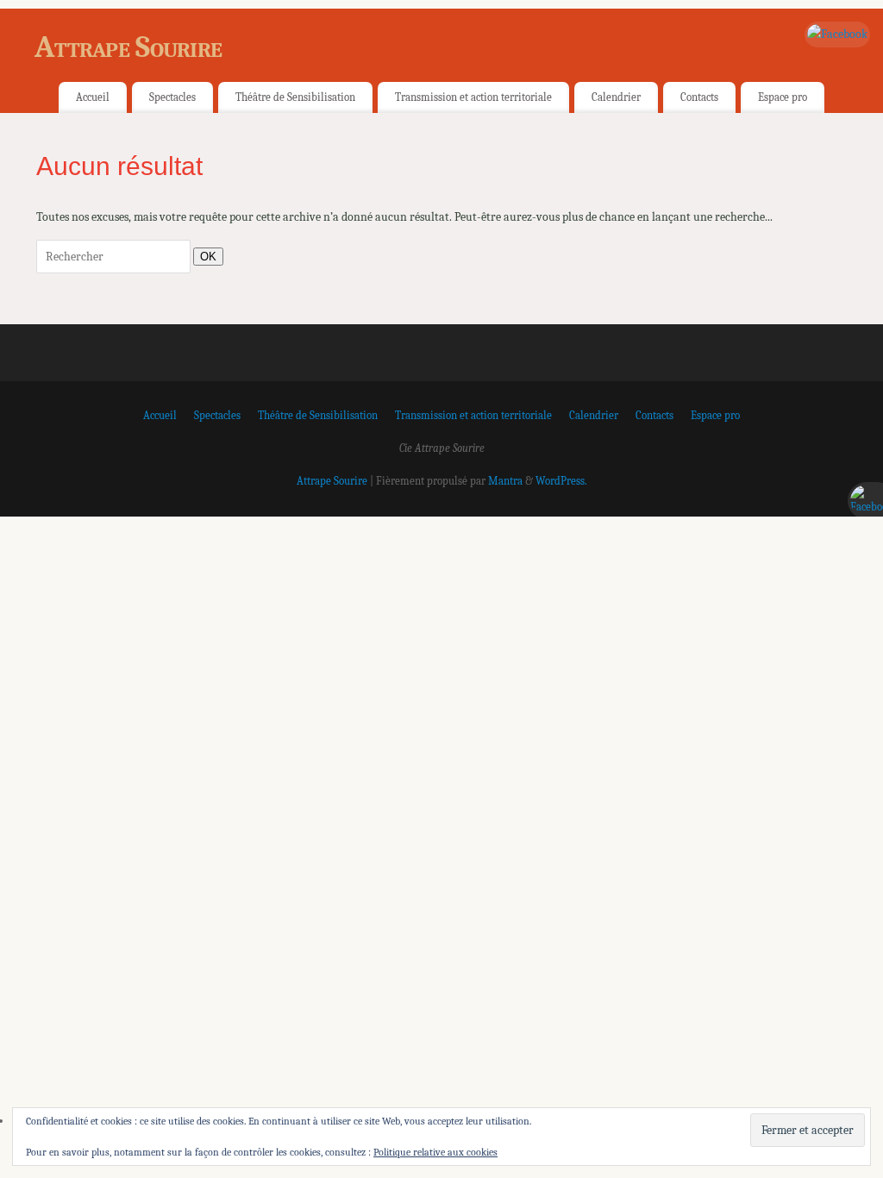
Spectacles (172, 97)
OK (204, 256)
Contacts (699, 97)
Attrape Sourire (128, 47)
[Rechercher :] (114, 256)
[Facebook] (837, 34)
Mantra (505, 481)
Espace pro (782, 97)
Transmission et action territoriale (473, 97)
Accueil (93, 97)
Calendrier (616, 97)
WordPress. (561, 481)
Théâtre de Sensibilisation (295, 97)
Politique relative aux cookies (435, 1152)
